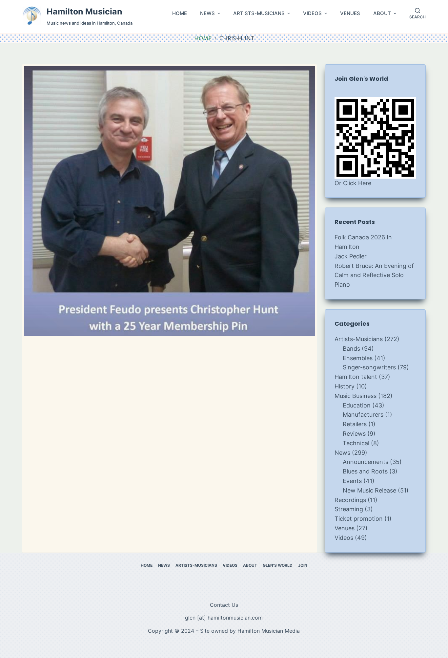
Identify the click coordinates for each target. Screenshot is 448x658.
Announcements (365, 461)
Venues (345, 528)
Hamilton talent (356, 376)
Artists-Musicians (359, 339)
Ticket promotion (359, 518)
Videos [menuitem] (230, 565)
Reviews (354, 433)
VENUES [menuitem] (350, 13)
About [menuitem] (250, 565)
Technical (356, 443)
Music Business (356, 395)
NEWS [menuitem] (207, 13)
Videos (344, 537)
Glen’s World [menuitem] (278, 565)
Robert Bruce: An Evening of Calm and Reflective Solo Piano (374, 275)
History (345, 386)
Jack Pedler (351, 256)
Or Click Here (353, 183)
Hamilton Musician (84, 11)
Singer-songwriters (369, 367)
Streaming (349, 509)
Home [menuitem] (147, 565)
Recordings (350, 499)
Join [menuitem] (302, 565)
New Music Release (369, 490)
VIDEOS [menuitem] (312, 13)
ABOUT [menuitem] (382, 13)
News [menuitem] (164, 565)
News (342, 452)
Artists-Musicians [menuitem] (196, 565)
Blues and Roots (365, 471)
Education (357, 405)
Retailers (355, 424)
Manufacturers (363, 414)
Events (352, 480)
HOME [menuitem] (179, 13)
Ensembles (358, 358)
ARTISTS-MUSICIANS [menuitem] (259, 13)
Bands (351, 348)
